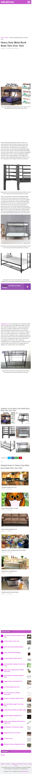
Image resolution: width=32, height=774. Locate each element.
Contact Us (7, 763)
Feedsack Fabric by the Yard (11, 641)
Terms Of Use (19, 763)
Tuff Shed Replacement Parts (12, 687)
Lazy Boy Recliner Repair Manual (13, 658)
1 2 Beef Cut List (8, 738)
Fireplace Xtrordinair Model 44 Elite (13, 698)
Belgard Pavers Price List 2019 (12, 733)
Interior (3, 48)
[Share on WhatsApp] (16, 458)
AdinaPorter (7, 1)
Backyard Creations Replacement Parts (14, 744)
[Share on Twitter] (9, 458)
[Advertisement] (16, 21)
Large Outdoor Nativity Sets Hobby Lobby (15, 710)
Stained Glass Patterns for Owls (9, 508)
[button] (28, 2)
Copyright (13, 763)
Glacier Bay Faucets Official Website (13, 647)
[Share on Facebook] (13, 458)
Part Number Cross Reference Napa (13, 727)
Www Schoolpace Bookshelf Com (13, 715)
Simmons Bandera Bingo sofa (9, 529)
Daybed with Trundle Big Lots (9, 571)
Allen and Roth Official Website (12, 652)
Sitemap (3, 763)
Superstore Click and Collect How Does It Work (13, 550)
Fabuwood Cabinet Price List (8, 487)
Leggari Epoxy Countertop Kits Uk (13, 681)
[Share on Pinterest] (20, 458)
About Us (25, 763)
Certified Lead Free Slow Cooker (9, 592)
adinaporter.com (5, 324)
